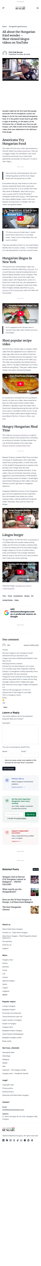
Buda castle (6, 1041)
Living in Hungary (8, 1006)
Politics (5, 963)
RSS (3, 1066)
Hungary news (7, 960)
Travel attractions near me (12, 1017)
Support (5, 948)
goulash (10, 194)
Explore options (17, 787)
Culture (5, 977)
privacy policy (21, 818)
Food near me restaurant (11, 1013)
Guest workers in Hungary (12, 1020)
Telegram (5, 1059)
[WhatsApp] (21, 1140)
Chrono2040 (32, 540)
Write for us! (6, 945)
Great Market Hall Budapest (12, 1034)
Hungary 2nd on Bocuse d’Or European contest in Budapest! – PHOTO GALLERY (14, 881)
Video (16, 600)
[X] (14, 1140)
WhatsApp (6, 1056)
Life (3, 974)
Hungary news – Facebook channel (15, 1073)
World (4, 984)
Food (10, 596)
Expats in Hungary (9, 1024)
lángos (22, 196)
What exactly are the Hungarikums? (11, 890)
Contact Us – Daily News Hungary (15, 932)
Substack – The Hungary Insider (14, 1070)
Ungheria (5, 991)
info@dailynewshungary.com (13, 1110)
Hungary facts (7, 1027)
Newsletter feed (8, 1052)
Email (24, 751)
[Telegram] (25, 1140)
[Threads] (32, 1140)
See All (35, 869)
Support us (15, 841)
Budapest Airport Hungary (12, 1031)
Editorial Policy (8, 1092)
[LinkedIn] (3, 1140)
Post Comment (9, 769)
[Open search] (38, 8)
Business (5, 967)
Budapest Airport (8, 1010)
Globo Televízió (28, 269)
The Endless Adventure (21, 151)
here (34, 359)
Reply (5, 707)
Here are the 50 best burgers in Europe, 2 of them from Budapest (17, 900)
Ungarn (5, 988)
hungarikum (18, 596)
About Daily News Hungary (12, 929)
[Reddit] (28, 1140)
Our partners (7, 941)
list (32, 596)
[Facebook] (7, 1140)
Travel (4, 970)
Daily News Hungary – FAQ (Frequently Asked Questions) (19, 937)
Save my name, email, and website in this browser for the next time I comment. (20, 761)
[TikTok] (18, 1140)
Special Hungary (8, 981)
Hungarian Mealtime (20, 435)
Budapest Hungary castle (11, 1037)
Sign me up (30, 814)
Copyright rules (8, 1085)
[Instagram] (11, 1140)
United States (7, 600)
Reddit (4, 1063)
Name (5, 751)
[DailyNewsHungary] (20, 8)
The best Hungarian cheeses (11, 908)
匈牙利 (4, 995)
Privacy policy (7, 1088)
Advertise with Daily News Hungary (15, 1095)
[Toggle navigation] (3, 8)
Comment (6, 723)
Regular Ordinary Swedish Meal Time (16, 446)
